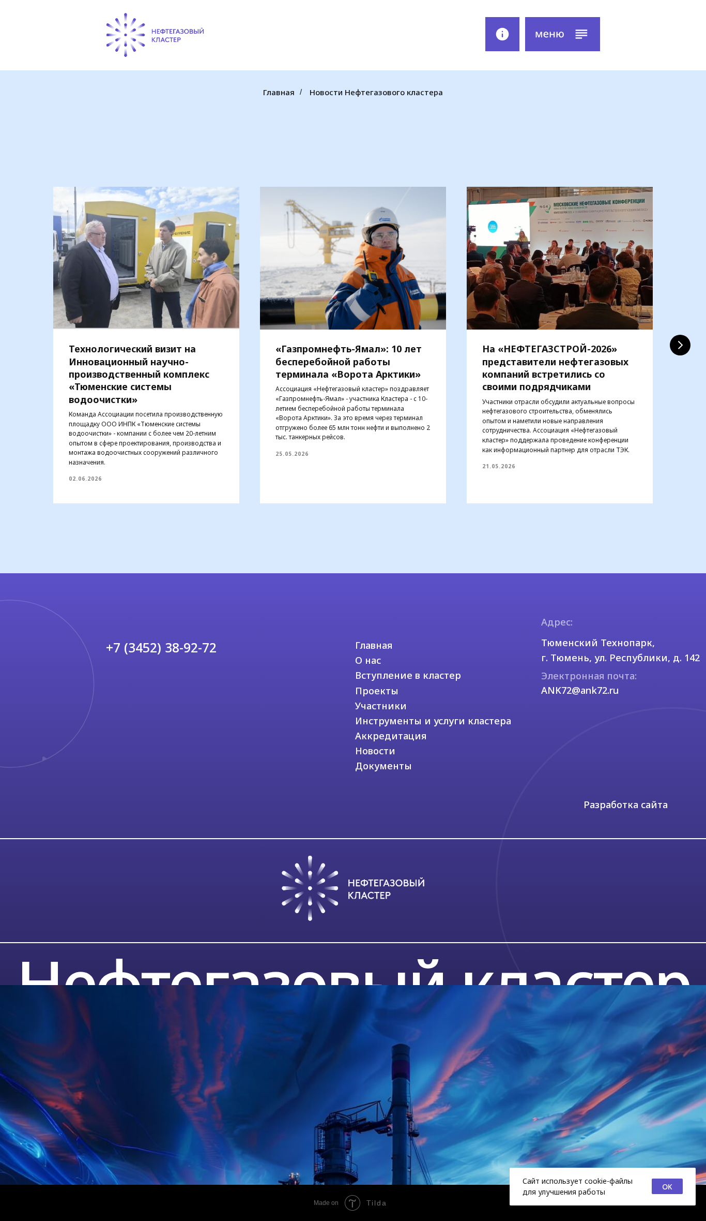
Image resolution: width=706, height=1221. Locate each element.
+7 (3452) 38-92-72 (161, 647)
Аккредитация (390, 735)
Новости (375, 750)
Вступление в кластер (408, 675)
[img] (154, 35)
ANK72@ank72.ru (580, 690)
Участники (381, 705)
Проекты (376, 690)
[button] (562, 34)
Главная (279, 92)
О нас (368, 660)
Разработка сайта (626, 804)
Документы (383, 766)
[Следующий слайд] (680, 345)
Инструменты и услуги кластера (433, 720)
